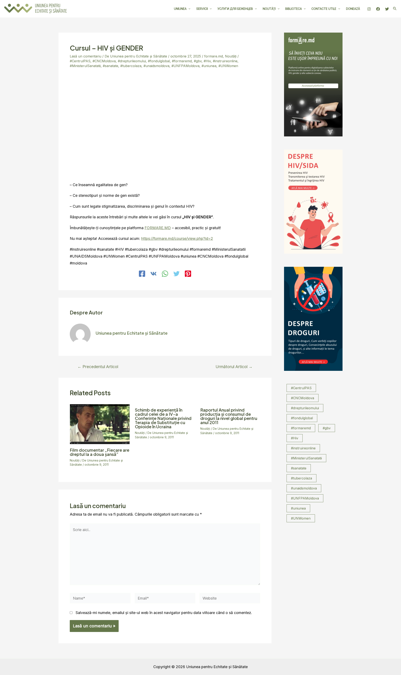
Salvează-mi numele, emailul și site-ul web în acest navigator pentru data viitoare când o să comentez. (164, 612)
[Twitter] (387, 9)
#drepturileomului (132, 61)
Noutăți (230, 56)
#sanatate (110, 66)
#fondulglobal (159, 61)
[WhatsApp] (165, 274)
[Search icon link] (395, 9)
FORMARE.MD (158, 228)
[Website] (229, 599)
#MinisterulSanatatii (85, 66)
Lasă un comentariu (85, 56)
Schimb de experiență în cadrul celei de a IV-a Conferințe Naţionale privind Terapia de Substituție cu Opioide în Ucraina (163, 418)
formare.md (213, 56)
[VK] (153, 274)
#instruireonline (225, 61)
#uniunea (209, 66)
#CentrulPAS (80, 61)
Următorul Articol (234, 367)
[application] (188, 8)
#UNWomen (228, 66)
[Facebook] (378, 9)
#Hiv (207, 61)
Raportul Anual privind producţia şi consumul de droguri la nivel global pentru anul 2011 (228, 416)
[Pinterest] (188, 274)
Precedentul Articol (97, 367)
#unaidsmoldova (156, 66)
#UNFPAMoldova (185, 66)
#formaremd (182, 61)
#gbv (198, 61)
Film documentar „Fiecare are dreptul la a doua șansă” (99, 452)
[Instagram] (369, 9)
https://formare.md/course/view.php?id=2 (177, 238)
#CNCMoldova (104, 61)
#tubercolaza (130, 66)
